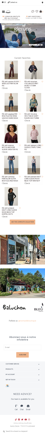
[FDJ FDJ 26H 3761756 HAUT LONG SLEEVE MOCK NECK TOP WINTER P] (33, 165)
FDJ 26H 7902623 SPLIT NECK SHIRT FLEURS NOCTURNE (31, 116)
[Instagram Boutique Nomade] (29, 420)
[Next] (41, 307)
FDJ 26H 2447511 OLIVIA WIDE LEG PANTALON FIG (10, 84)
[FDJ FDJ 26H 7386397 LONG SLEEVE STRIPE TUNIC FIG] (33, 133)
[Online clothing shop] (8, 11)
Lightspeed (31, 426)
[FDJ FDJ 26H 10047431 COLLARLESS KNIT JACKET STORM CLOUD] (33, 70)
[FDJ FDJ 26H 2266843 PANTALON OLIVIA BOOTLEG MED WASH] (11, 165)
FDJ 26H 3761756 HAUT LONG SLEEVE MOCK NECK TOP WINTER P (32, 179)
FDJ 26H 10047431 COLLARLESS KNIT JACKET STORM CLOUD (31, 85)
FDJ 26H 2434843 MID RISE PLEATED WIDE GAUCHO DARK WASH (10, 116)
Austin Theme (14, 426)
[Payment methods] (8, 385)
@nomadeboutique (27, 321)
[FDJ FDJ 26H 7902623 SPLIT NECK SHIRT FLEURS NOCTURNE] (33, 102)
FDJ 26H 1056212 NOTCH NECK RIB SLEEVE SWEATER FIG (10, 148)
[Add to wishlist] (20, 82)
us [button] (5, 2)
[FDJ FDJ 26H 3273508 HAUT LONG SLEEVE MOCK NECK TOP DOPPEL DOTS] (11, 196)
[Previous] (3, 307)
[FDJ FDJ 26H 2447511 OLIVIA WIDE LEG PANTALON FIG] (11, 70)
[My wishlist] (37, 12)
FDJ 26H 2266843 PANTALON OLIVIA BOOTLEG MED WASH (10, 179)
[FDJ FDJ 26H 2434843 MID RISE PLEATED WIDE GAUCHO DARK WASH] (11, 102)
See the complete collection (22, 222)
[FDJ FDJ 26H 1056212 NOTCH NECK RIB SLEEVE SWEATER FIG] (11, 133)
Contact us (13, 2)
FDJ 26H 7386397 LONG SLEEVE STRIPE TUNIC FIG (32, 148)
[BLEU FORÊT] (17, 307)
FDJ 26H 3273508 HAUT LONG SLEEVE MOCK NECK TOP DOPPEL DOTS (9, 211)
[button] (33, 12)
